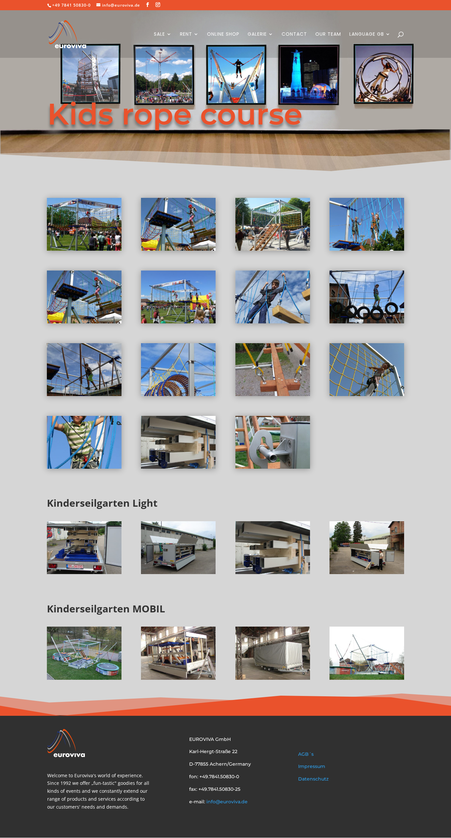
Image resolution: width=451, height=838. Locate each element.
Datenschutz (313, 779)
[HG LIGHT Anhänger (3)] (84, 572)
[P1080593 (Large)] (178, 321)
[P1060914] (84, 678)
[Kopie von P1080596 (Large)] (178, 249)
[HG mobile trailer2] (272, 678)
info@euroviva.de (226, 802)
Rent (186, 34)
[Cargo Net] (367, 394)
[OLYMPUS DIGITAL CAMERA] (272, 249)
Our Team (328, 34)
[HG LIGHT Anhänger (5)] (178, 467)
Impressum (311, 766)
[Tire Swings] (367, 321)
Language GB (366, 34)
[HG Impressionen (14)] (84, 467)
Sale (159, 34)
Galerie (257, 34)
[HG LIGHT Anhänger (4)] (178, 572)
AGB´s (306, 754)
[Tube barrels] (178, 394)
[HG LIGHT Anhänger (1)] (367, 572)
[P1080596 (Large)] (84, 321)
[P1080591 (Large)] (84, 249)
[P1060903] (272, 467)
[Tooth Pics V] (84, 394)
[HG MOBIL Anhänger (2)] (178, 678)
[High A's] (272, 321)
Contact (294, 34)
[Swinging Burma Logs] (272, 394)
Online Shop (223, 34)
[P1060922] (367, 678)
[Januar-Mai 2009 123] (367, 249)
